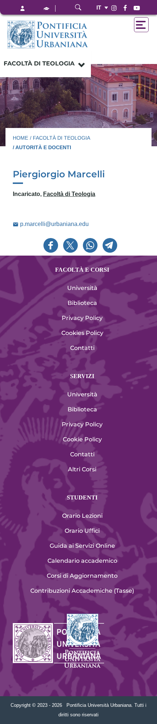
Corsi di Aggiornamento (82, 575)
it (98, 7)
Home (20, 138)
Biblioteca (82, 302)
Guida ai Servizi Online (82, 545)
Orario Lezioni (82, 515)
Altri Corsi (82, 469)
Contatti (82, 347)
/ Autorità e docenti (42, 147)
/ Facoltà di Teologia (60, 138)
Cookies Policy (82, 332)
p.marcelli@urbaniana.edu (54, 224)
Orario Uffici (82, 530)
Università (82, 287)
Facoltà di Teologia (39, 63)
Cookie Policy (82, 439)
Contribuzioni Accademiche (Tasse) (82, 590)
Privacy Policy (82, 317)
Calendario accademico (82, 560)
